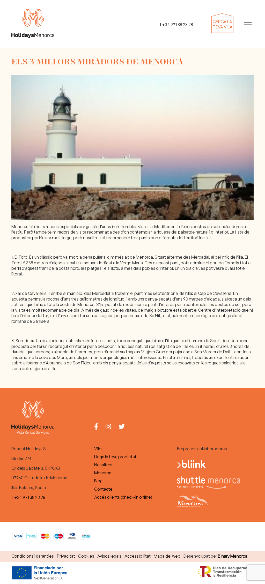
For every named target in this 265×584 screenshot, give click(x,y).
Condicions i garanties (32, 556)
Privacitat (66, 556)
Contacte (103, 489)
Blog (98, 480)
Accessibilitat (137, 556)
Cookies (86, 556)
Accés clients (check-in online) (123, 497)
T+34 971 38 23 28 (28, 497)
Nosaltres (103, 464)
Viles (99, 448)
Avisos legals (109, 556)
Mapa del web (167, 556)
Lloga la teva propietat (115, 456)
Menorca (102, 472)
